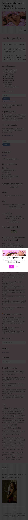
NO (17, 266)
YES (11, 266)
